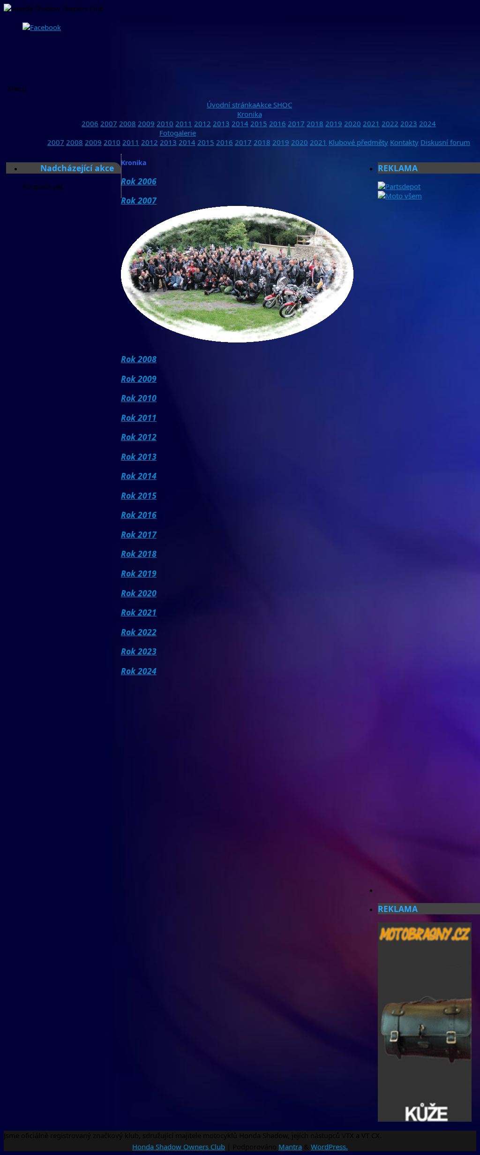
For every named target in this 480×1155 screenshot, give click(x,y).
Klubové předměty (358, 142)
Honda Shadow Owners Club (178, 1146)
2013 (221, 123)
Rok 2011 (139, 417)
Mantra (290, 1146)
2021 (371, 123)
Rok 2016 (139, 514)
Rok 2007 (139, 200)
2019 (333, 123)
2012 (202, 123)
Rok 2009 (139, 378)
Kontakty (404, 142)
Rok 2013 (139, 456)
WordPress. (329, 1146)
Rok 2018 (139, 553)
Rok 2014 (139, 475)
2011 (183, 123)
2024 (427, 123)
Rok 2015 (139, 495)
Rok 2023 (139, 651)
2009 (146, 123)
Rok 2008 (139, 359)
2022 (390, 123)
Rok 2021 (139, 612)
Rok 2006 (139, 181)
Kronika (249, 114)
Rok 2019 (139, 573)
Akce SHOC (274, 104)
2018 (315, 123)
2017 (296, 123)
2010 (165, 123)
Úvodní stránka (231, 104)
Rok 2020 (139, 593)
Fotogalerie (177, 132)
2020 (352, 123)
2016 (277, 123)
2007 (108, 123)
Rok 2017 (139, 534)
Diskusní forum (445, 142)
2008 (127, 123)
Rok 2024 (139, 670)
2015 (258, 123)
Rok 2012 (139, 436)
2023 (408, 123)
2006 (90, 123)
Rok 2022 (139, 632)
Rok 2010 (139, 397)
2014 (240, 123)
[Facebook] (41, 27)
